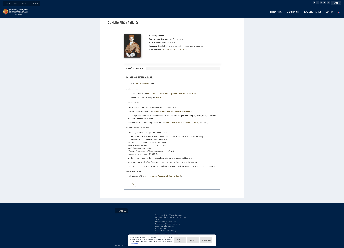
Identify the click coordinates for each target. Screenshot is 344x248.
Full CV (131, 184)
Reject (193, 240)
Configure (206, 240)
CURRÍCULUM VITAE (134, 68)
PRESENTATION (276, 12)
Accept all (180, 240)
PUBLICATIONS (10, 3)
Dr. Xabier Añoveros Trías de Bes (174, 49)
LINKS (23, 3)
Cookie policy (134, 243)
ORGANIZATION (293, 12)
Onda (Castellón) (142, 83)
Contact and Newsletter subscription (167, 233)
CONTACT (34, 3)
